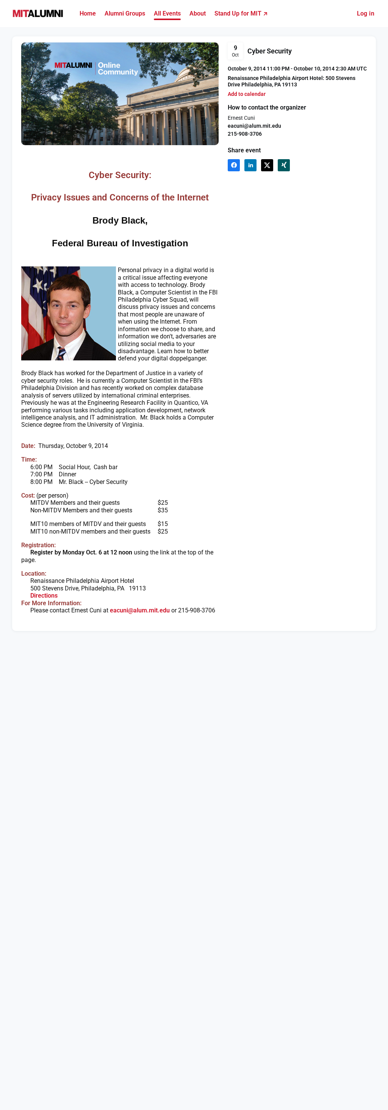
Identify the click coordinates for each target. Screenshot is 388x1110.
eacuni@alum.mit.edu (254, 126)
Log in (365, 13)
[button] (247, 94)
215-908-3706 (245, 134)
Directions (44, 595)
